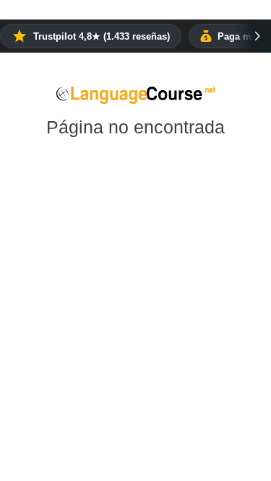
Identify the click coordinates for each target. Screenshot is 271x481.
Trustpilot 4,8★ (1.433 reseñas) (101, 36)
